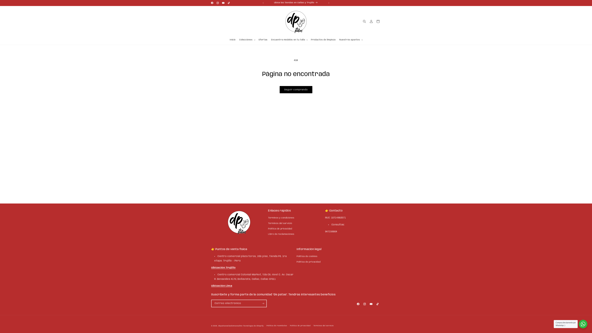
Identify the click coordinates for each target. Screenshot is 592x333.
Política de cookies (307, 256)
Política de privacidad (280, 229)
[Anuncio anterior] (263, 3)
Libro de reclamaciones (281, 234)
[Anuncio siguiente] (328, 3)
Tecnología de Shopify (253, 326)
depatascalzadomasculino (230, 326)
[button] (247, 40)
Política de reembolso (277, 326)
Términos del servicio (280, 223)
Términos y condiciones (281, 218)
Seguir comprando (296, 89)
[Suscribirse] (263, 303)
